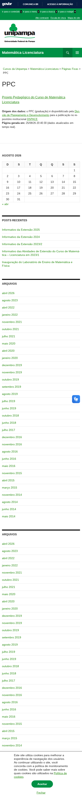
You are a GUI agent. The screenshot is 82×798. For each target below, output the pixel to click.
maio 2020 (8, 343)
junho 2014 (9, 509)
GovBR (7, 4)
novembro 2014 (12, 494)
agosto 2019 (10, 393)
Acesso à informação (60, 4)
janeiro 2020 (10, 357)
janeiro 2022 (10, 314)
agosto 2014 (10, 502)
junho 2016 (9, 458)
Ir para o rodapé (67, 11)
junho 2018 (9, 422)
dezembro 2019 (12, 365)
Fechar (41, 792)
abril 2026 (8, 293)
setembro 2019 (11, 386)
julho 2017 (8, 430)
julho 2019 (8, 401)
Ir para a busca (48, 11)
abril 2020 (8, 350)
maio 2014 (8, 516)
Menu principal (77, 52)
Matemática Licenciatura (23, 53)
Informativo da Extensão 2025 (21, 229)
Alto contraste (42, 18)
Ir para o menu (31, 11)
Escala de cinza (58, 18)
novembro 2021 (12, 321)
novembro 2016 (12, 444)
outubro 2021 (10, 329)
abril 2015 (8, 480)
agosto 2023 (10, 300)
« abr (5, 204)
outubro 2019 (10, 379)
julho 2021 (8, 336)
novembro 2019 (12, 372)
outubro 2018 (10, 415)
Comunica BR (30, 4)
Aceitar (42, 784)
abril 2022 (8, 307)
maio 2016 (8, 466)
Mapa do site (74, 18)
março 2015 (9, 487)
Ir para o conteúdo (12, 11)
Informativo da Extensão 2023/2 (22, 244)
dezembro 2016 (12, 437)
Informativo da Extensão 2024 (21, 236)
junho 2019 (9, 408)
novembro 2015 (12, 473)
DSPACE (32, 119)
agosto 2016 (10, 451)
